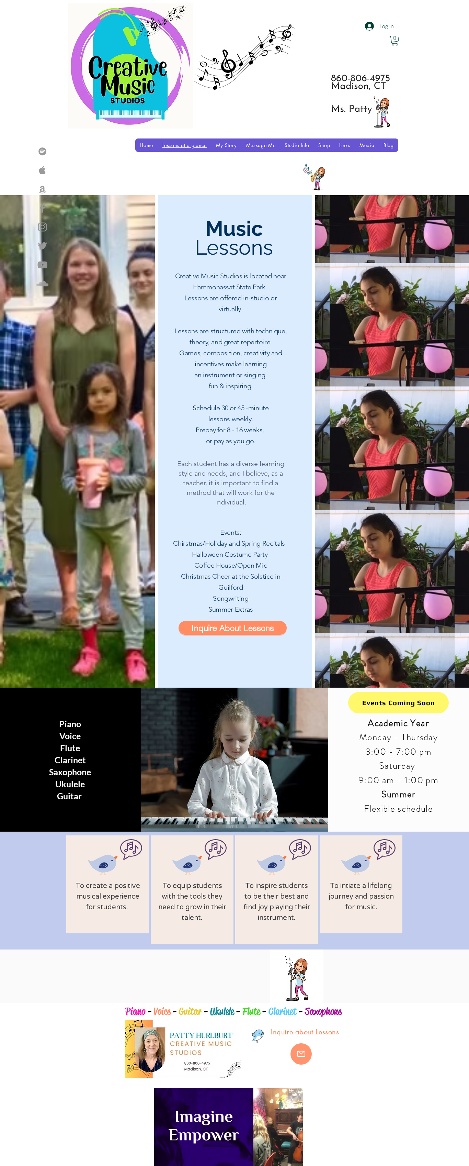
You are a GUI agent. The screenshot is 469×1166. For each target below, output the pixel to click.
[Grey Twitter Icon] (42, 246)
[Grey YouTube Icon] (42, 265)
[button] (294, 1158)
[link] (395, 41)
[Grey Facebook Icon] (42, 208)
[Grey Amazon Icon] (42, 189)
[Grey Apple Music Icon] (42, 170)
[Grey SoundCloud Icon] (42, 284)
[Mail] (301, 1054)
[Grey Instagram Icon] (42, 227)
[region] (107, 884)
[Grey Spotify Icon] (42, 151)
